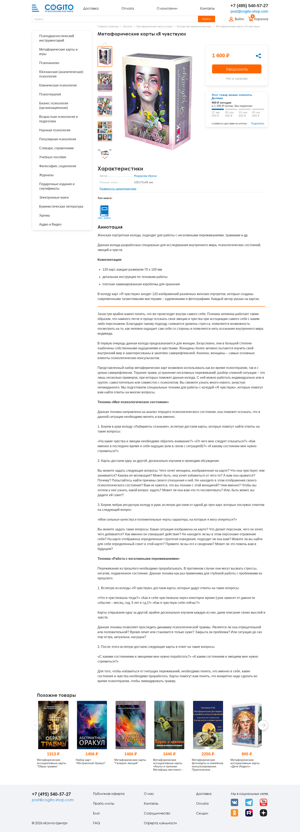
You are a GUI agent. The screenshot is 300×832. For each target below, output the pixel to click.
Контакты (207, 8)
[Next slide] (105, 157)
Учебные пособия (52, 157)
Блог (96, 813)
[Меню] (35, 8)
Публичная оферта (108, 794)
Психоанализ (49, 63)
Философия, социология (57, 166)
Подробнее (257, 123)
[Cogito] (59, 8)
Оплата (127, 8)
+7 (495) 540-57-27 (249, 5)
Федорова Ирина (145, 175)
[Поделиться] (258, 56)
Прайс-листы (103, 803)
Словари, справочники (56, 148)
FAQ (96, 823)
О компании (167, 8)
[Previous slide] (105, 43)
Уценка (44, 215)
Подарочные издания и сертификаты (56, 186)
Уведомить (237, 68)
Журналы (46, 175)
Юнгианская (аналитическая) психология (61, 74)
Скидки (202, 813)
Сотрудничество (157, 813)
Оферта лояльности (160, 823)
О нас (149, 794)
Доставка (91, 8)
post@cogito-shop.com (249, 11)
